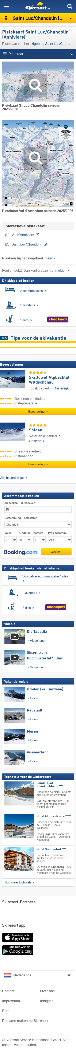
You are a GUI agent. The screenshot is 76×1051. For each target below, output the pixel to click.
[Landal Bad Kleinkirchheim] (12, 793)
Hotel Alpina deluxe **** (54, 816)
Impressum (11, 1001)
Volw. (8, 532)
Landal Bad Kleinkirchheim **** (50, 784)
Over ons (47, 991)
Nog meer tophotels (17, 882)
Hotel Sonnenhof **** (51, 849)
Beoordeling (36, 411)
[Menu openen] (6, 6)
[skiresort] (38, 6)
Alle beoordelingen (12, 477)
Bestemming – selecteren (20, 517)
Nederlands (22, 975)
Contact (8, 991)
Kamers (38, 532)
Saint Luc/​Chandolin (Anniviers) (44, 18)
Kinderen (25, 532)
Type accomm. (57, 532)
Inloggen (46, 1001)
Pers (6, 1011)
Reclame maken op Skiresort (25, 1021)
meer (49, 258)
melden (60, 270)
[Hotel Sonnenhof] (12, 859)
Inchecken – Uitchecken (19, 503)
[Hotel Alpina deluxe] (12, 826)
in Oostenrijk (59, 388)
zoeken (56, 551)
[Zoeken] (69, 6)
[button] (20, 552)
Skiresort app (14, 925)
